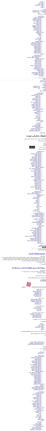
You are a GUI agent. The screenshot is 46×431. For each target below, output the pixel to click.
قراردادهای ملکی (37, 237)
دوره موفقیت (37, 113)
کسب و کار (39, 37)
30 (40, 246)
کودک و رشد (36, 197)
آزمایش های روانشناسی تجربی (38, 215)
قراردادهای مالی (38, 229)
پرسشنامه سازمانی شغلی (36, 44)
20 (41, 246)
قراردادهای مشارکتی (37, 233)
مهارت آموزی (38, 206)
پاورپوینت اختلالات (37, 60)
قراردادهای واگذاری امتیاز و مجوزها (34, 240)
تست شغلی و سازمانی (36, 25)
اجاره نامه (39, 241)
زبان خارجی (38, 115)
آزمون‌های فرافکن (37, 52)
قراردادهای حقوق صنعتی (36, 227)
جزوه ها (42, 190)
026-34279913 (43, 280)
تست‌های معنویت (37, 363)
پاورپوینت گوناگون (37, 67)
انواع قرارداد (41, 225)
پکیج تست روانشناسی (37, 18)
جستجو (44, 145)
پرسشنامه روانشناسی (39, 167)
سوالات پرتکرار (37, 124)
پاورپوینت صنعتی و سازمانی (35, 65)
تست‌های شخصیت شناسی (36, 162)
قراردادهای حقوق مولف (36, 232)
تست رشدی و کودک (37, 22)
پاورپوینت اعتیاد (38, 61)
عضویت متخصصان (36, 110)
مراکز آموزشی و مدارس (35, 129)
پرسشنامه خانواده (37, 48)
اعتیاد (38, 205)
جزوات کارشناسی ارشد (36, 56)
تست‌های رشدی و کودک (36, 156)
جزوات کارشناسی (37, 55)
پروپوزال (42, 217)
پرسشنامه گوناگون (37, 51)
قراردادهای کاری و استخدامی (35, 238)
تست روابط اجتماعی (37, 29)
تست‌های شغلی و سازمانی (36, 163)
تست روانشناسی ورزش (35, 102)
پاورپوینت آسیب (38, 59)
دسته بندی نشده (40, 242)
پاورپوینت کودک (38, 66)
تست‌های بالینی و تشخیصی (36, 153)
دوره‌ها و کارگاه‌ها (40, 194)
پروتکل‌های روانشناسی (39, 214)
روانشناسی (39, 33)
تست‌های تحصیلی (37, 154)
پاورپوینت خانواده (37, 63)
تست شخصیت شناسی (36, 19)
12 (42, 246)
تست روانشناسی (40, 151)
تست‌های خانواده (38, 155)
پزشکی (39, 40)
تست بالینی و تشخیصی (36, 26)
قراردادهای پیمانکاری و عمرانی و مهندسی (33, 235)
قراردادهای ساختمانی (37, 234)
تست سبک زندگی (37, 28)
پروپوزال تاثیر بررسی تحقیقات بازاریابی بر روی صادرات (28, 268)
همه (39, 246)
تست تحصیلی (38, 24)
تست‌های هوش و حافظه (36, 166)
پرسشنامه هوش (38, 49)
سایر (38, 203)
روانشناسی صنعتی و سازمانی (33, 57)
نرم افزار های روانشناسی (39, 218)
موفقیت (39, 34)
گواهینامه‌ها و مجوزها (36, 126)
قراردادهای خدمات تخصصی (35, 239)
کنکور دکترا (39, 224)
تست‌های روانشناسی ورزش (35, 160)
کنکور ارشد (39, 223)
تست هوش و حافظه (37, 27)
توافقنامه (39, 226)
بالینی (38, 199)
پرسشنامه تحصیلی (37, 47)
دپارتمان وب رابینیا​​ (34, 333)
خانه (45, 138)
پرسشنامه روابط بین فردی (36, 43)
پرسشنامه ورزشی (37, 50)
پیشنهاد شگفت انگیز (40, 221)
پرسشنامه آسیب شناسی (36, 42)
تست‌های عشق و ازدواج (36, 164)
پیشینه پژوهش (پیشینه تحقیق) (38, 216)
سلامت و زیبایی (38, 39)
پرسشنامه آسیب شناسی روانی (35, 168)
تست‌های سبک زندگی (37, 161)
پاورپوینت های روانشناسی (38, 179)
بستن (45, 144)
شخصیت (37, 200)
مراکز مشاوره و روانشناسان (34, 130)
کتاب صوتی (41, 219)
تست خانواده (38, 21)
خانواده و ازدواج (36, 198)
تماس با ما (38, 123)
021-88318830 (43, 279)
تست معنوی (38, 30)
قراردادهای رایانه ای (37, 231)
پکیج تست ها (38, 152)
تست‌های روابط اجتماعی (36, 158)
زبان (40, 36)
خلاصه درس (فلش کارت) (38, 213)
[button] (41, 261)
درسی (40, 35)
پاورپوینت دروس (38, 64)
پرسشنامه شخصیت (37, 45)
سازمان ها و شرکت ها (35, 128)
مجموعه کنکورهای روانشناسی (38, 222)
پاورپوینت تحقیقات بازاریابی (37, 253)
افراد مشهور (36, 202)
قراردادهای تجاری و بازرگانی (35, 230)
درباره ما (38, 122)
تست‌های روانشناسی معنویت (35, 159)
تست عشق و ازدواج (37, 20)
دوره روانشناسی (37, 112)
